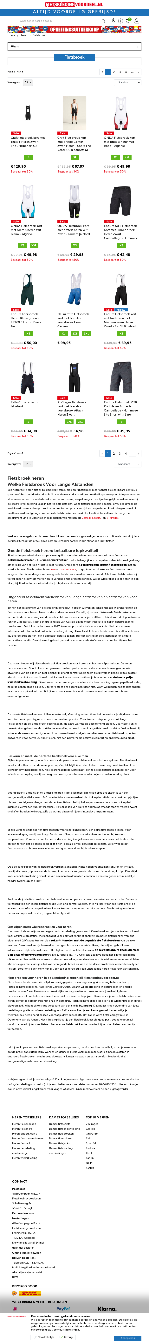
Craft (89, 1153)
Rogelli (90, 1167)
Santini (90, 1158)
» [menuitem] (138, 72)
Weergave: (14, 82)
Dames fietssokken (60, 1138)
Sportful (97, 518)
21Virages (113, 518)
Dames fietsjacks (59, 1143)
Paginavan (15, 72)
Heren (24, 35)
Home (11, 35)
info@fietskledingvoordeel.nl (37, 1267)
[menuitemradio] (108, 72)
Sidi (88, 1138)
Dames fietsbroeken (61, 1133)
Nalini (89, 1163)
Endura (90, 1148)
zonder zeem (68, 569)
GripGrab (92, 1133)
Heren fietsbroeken (24, 1124)
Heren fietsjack (21, 1143)
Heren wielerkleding (24, 1158)
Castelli (86, 518)
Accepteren (128, 1338)
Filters (75, 46)
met (53, 569)
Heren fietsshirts (22, 1129)
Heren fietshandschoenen (28, 1138)
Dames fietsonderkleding (64, 1129)
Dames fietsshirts (59, 1124)
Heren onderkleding (24, 1133)
